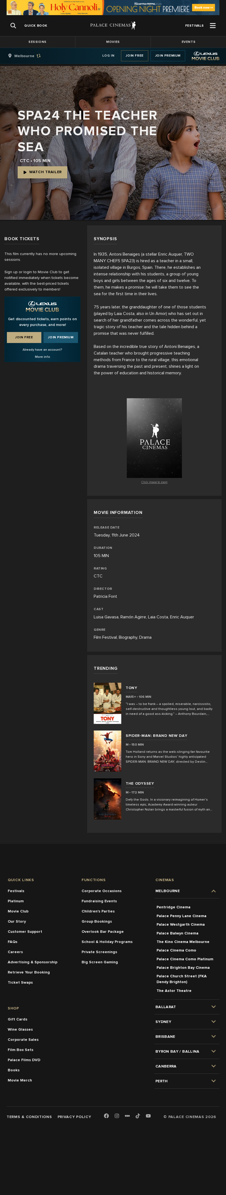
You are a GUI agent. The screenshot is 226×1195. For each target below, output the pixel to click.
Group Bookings (97, 921)
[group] (30, 55)
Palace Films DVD (24, 1060)
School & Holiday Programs (107, 941)
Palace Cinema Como (176, 950)
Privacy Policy (74, 1116)
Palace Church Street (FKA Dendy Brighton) (182, 979)
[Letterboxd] (127, 1115)
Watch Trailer (45, 172)
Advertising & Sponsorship (32, 962)
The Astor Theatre (174, 990)
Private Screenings (99, 952)
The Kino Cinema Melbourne (183, 941)
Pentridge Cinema (173, 907)
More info (42, 357)
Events (189, 42)
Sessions (37, 42)
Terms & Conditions (29, 1116)
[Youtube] (148, 1116)
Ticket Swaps (20, 982)
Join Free (134, 56)
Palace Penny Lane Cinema (181, 916)
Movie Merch (20, 1080)
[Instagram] (116, 1116)
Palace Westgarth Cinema (181, 924)
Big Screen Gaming (100, 962)
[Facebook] (106, 1116)
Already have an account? (42, 350)
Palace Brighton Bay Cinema (183, 967)
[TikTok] (137, 1115)
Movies (113, 42)
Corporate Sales (23, 1039)
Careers (15, 952)
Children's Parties (98, 911)
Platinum (16, 901)
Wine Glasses (20, 1029)
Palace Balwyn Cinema (177, 933)
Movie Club (18, 911)
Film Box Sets (20, 1049)
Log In (108, 56)
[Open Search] (13, 25)
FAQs (12, 941)
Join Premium (168, 56)
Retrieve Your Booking (29, 972)
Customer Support (25, 931)
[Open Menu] (212, 25)
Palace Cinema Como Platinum (185, 959)
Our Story (17, 921)
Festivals (16, 891)
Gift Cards (17, 1019)
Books (14, 1070)
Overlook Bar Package (103, 931)
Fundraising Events (99, 901)
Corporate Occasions (102, 891)
